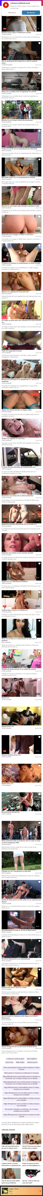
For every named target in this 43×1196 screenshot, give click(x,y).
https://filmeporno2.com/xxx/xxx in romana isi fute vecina (22, 1115)
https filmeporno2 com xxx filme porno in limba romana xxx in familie (21, 1094)
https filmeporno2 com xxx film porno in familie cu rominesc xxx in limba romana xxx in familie (21, 1083)
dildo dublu (20, 1062)
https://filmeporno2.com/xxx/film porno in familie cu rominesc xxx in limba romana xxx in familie (21, 1077)
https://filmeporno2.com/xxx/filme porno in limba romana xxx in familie (21, 1088)
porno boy (9, 1062)
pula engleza (32, 1059)
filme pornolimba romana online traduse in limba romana (21, 1068)
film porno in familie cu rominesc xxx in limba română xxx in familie (21, 1110)
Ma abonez (31, 13)
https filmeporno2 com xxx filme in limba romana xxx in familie (21, 1105)
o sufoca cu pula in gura (15, 1059)
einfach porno (32, 1062)
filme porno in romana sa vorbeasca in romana (21, 1073)
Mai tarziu (12, 13)
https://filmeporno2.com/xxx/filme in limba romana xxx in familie (21, 1099)
